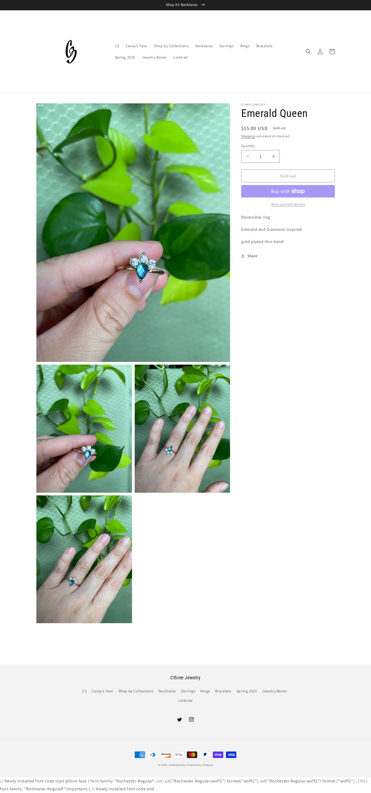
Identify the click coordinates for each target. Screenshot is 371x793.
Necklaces (167, 691)
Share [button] (252, 255)
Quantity (248, 145)
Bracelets (223, 691)
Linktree (185, 700)
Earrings (188, 691)
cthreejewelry (177, 765)
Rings (205, 691)
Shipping (248, 136)
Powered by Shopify (200, 765)
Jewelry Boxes (274, 691)
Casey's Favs (102, 691)
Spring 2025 (247, 691)
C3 (84, 691)
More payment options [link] (288, 204)
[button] (308, 52)
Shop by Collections (135, 691)
